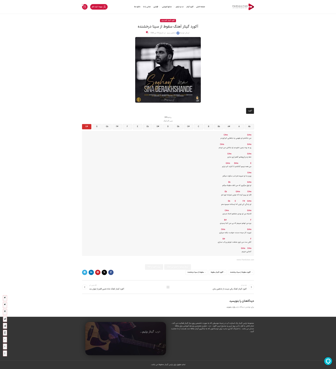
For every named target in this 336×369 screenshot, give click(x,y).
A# (229, 126)
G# (86, 126)
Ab (249, 126)
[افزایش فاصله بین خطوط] (5, 326)
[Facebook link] (111, 272)
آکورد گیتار (171, 20)
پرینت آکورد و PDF (154, 267)
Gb (107, 126)
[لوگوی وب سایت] (243, 7)
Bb (219, 126)
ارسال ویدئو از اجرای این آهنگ (177, 267)
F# (117, 126)
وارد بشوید (231, 307)
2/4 (166, 117)
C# (188, 126)
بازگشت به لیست (168, 287)
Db (178, 126)
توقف (5, 332)
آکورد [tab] (250, 110)
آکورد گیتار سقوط (217, 272)
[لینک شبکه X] (104, 272)
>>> (5, 353)
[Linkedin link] (91, 272)
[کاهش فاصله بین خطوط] (5, 319)
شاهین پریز (171, 33)
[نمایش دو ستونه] (5, 312)
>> (5, 346)
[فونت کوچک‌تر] (5, 305)
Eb (148, 126)
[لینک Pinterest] (97, 272)
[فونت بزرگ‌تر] (5, 298)
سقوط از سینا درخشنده (196, 272)
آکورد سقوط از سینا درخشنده (240, 272)
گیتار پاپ (164, 20)
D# (158, 126)
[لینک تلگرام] (84, 272)
